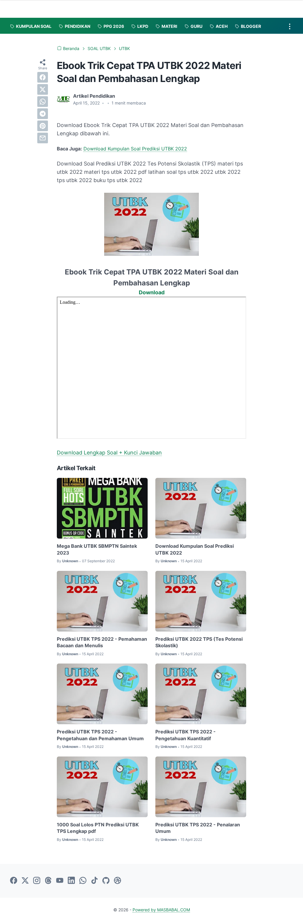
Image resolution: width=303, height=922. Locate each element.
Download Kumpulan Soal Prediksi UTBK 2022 (135, 149)
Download (152, 292)
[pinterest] (42, 126)
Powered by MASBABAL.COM (161, 909)
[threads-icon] (48, 881)
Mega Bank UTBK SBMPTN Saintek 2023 (97, 549)
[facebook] (42, 77)
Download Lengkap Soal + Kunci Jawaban (109, 452)
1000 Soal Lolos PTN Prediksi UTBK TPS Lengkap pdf (98, 828)
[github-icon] (105, 881)
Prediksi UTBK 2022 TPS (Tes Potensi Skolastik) (199, 642)
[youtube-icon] (59, 881)
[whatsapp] (42, 101)
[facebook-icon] (13, 881)
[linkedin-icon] (71, 881)
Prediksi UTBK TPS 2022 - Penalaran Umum (197, 828)
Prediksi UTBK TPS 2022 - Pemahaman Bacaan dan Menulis (102, 642)
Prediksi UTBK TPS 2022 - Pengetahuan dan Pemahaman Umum (100, 735)
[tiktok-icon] (94, 881)
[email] (42, 138)
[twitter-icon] (25, 881)
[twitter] (42, 89)
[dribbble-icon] (117, 881)
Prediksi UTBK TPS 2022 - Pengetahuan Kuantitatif (185, 735)
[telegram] (42, 113)
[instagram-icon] (36, 881)
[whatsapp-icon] (82, 881)
